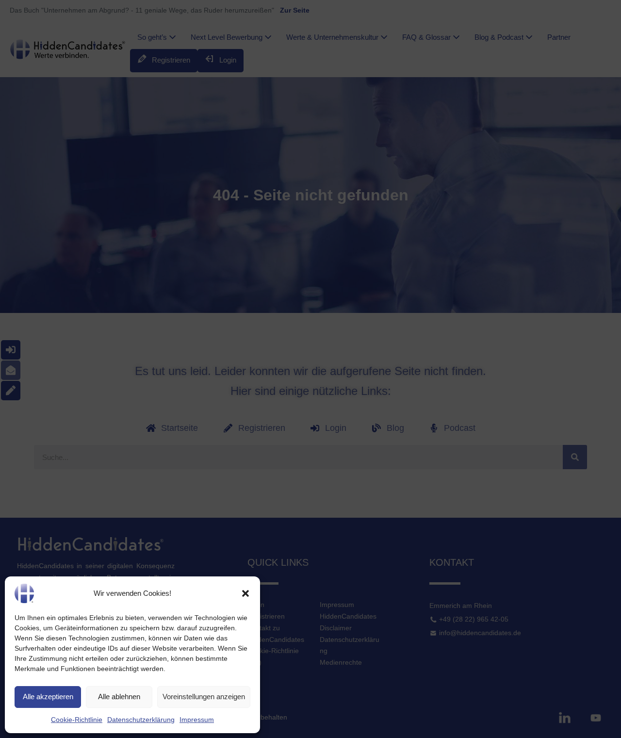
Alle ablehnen (119, 696)
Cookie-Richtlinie (76, 719)
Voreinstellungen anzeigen (204, 696)
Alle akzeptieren (48, 696)
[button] (245, 593)
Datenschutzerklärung (141, 719)
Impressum (197, 719)
